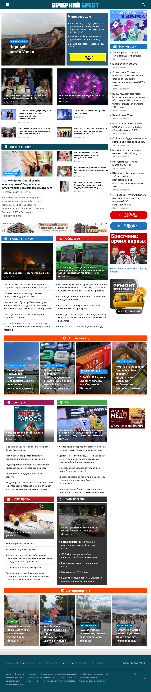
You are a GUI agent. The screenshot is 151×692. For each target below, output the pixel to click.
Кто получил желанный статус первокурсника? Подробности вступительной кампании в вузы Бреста (26, 184)
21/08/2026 (80, 176)
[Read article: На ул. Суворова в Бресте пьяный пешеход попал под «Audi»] (82, 521)
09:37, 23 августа (122, 208)
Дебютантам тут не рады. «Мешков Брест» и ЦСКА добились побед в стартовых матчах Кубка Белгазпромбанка (82, 458)
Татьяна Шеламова (19, 57)
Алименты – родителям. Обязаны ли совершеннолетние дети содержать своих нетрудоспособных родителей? (29, 558)
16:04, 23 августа (122, 89)
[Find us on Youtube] (139, 677)
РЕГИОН (48, 621)
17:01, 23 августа (122, 67)
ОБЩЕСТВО (30, 663)
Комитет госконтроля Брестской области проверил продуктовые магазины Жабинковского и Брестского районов (129, 377)
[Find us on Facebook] (122, 674)
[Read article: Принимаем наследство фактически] (29, 521)
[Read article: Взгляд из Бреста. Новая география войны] (27, 261)
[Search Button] (143, 4)
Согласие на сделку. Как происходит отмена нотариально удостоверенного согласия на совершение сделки (27, 576)
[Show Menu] (7, 4)
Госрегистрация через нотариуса (23, 567)
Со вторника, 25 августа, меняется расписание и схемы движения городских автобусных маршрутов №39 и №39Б (81, 270)
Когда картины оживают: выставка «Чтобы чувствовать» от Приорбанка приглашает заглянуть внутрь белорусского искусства (29, 485)
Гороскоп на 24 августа (124, 64)
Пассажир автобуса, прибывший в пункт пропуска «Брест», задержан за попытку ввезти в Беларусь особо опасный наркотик (27, 305)
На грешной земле (54, 365)
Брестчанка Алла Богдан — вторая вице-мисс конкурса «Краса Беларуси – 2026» (127, 126)
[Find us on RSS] (144, 677)
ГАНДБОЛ (12, 621)
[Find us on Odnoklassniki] (131, 674)
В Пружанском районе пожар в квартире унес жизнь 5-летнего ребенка (78, 545)
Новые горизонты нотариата (21, 543)
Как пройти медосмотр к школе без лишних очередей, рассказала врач (91, 170)
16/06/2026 (12, 536)
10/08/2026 (13, 394)
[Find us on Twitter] (135, 674)
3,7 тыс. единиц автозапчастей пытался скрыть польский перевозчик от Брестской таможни (27, 326)
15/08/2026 (49, 394)
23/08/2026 (15, 61)
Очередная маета (126, 362)
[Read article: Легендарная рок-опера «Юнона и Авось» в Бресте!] (29, 424)
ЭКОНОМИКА (44, 663)
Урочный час (10, 173)
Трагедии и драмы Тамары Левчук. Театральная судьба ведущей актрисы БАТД (88, 185)
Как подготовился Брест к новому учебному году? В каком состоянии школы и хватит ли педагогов (82, 317)
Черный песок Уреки (122, 115)
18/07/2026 (85, 646)
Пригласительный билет (90, 371)
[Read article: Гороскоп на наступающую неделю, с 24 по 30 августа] (82, 86)
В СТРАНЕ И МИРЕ (14, 663)
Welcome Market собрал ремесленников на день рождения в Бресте (86, 155)
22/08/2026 (80, 117)
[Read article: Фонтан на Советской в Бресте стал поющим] (64, 114)
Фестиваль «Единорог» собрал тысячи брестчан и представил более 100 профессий (34, 131)
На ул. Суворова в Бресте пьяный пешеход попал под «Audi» (79, 529)
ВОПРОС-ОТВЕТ (81, 663)
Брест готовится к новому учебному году (80, 326)
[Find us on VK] (126, 674)
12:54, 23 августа (122, 145)
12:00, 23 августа (122, 157)
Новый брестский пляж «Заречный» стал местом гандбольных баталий (18, 633)
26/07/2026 (13, 646)
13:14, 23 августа (122, 134)
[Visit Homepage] (75, 5)
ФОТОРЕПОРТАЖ (88, 625)
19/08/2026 (121, 394)
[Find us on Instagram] (143, 674)
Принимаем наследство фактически (25, 532)
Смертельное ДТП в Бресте (76, 572)
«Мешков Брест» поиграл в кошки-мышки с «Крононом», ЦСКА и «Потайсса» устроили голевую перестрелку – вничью (81, 432)
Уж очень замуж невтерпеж (21, 549)
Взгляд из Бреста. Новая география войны (27, 273)
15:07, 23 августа (122, 110)
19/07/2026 (49, 646)
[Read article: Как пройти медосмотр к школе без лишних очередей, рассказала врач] (64, 171)
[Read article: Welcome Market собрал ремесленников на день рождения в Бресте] (64, 156)
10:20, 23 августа (122, 190)
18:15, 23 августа (122, 59)
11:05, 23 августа (122, 168)
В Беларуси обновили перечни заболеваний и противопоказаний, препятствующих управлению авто (128, 180)
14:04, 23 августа (122, 119)
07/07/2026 (121, 646)
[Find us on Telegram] (139, 674)
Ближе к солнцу (19, 41)
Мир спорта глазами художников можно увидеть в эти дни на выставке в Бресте (90, 131)
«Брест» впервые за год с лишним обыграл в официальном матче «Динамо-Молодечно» (82, 480)
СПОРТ (68, 663)
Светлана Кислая (10, 192)
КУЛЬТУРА (57, 663)
